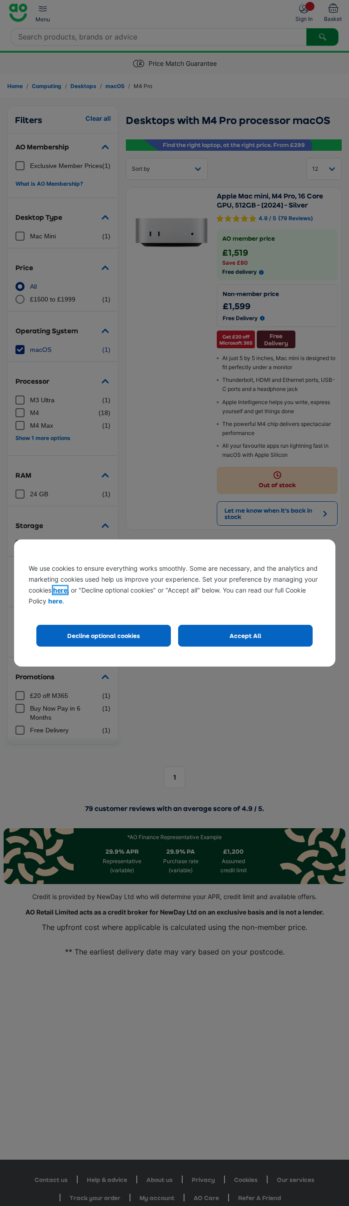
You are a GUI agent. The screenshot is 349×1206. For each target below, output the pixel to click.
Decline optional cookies (103, 635)
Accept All (245, 635)
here (60, 590)
